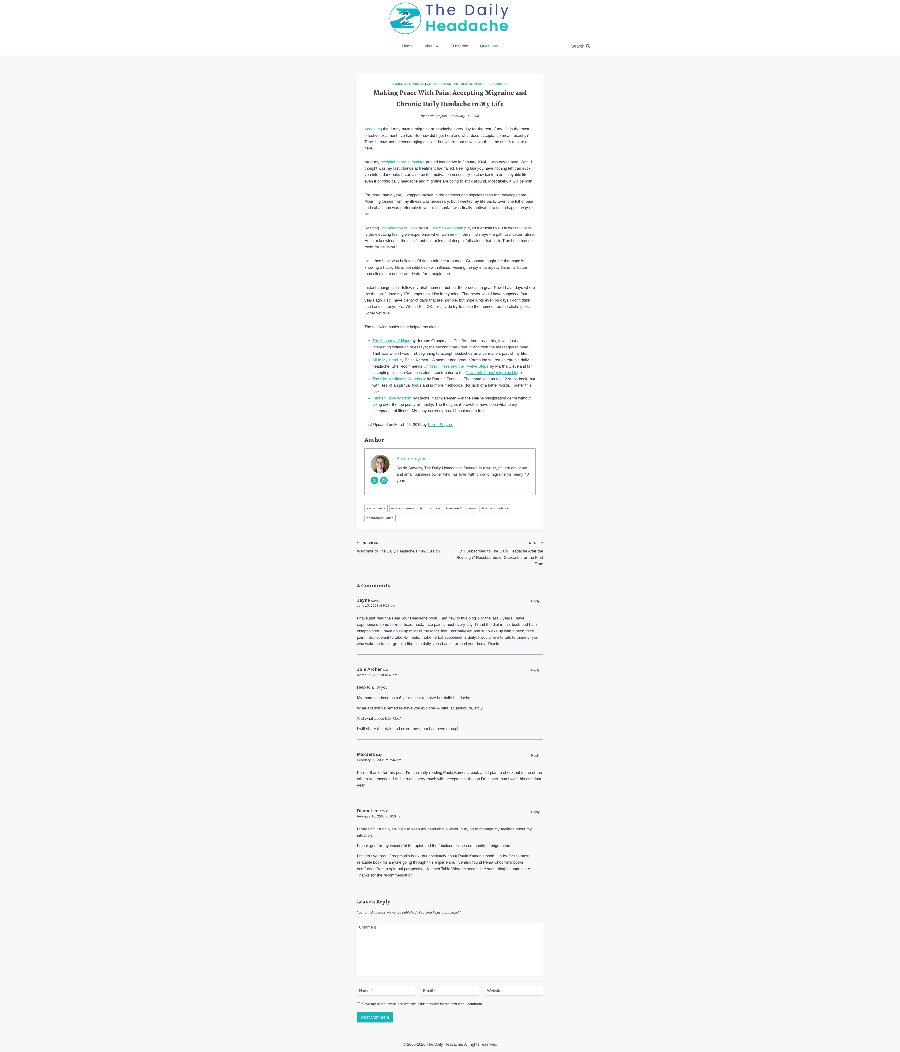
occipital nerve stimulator (403, 162)
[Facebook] (384, 480)
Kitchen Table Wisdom (391, 398)
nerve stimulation (495, 508)
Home (407, 46)
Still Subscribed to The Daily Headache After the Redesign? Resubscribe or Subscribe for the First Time (499, 553)
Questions (489, 46)
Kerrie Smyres (436, 116)
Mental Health (473, 84)
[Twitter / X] (374, 480)
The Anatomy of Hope (399, 228)
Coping (433, 84)
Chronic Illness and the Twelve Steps (456, 366)
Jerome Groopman (447, 228)
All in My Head (385, 360)
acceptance (376, 508)
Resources (498, 84)
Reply (535, 601)
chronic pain (430, 508)
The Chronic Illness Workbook (398, 379)
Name (365, 991)
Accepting (373, 129)
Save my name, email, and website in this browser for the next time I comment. (422, 1004)
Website (494, 991)
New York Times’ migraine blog (492, 372)
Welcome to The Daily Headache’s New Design (398, 547)
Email (429, 991)
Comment (369, 927)
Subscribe (459, 46)
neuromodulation (380, 518)
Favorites (449, 84)
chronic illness (402, 508)
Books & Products (408, 84)
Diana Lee (368, 810)
